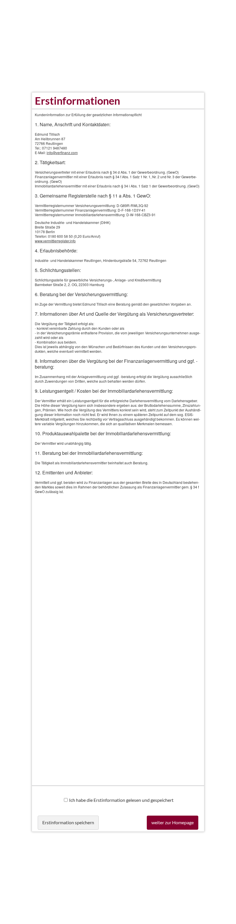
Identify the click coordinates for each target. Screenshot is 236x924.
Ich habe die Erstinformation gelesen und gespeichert (121, 800)
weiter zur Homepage (172, 822)
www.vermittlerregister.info (55, 240)
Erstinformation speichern (68, 822)
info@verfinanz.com (62, 152)
